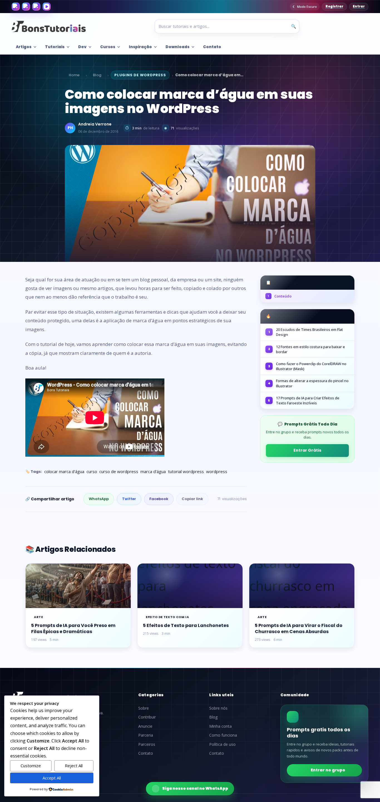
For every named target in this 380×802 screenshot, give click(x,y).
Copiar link (192, 498)
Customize (31, 765)
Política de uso (222, 744)
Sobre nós (218, 708)
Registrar (334, 6)
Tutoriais (55, 47)
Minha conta (220, 726)
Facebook (158, 498)
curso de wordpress (118, 471)
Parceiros (146, 744)
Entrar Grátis (307, 450)
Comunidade (294, 695)
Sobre (143, 708)
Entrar (359, 6)
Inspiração (140, 47)
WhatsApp (99, 498)
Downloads (177, 47)
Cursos (107, 47)
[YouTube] (47, 7)
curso (92, 471)
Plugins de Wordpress (140, 75)
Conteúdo (280, 296)
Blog (97, 75)
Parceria (145, 735)
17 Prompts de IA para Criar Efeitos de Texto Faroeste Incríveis (307, 400)
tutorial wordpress (186, 471)
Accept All (52, 778)
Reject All (74, 765)
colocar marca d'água (64, 471)
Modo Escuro (307, 6)
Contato (212, 47)
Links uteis (221, 695)
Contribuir (147, 717)
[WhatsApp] (36, 7)
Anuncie (145, 726)
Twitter (129, 498)
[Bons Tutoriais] (49, 26)
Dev (82, 47)
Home (74, 75)
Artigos (23, 47)
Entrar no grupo (328, 770)
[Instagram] (26, 7)
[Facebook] (16, 7)
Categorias (151, 695)
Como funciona (223, 735)
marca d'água (153, 471)
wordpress (216, 471)
